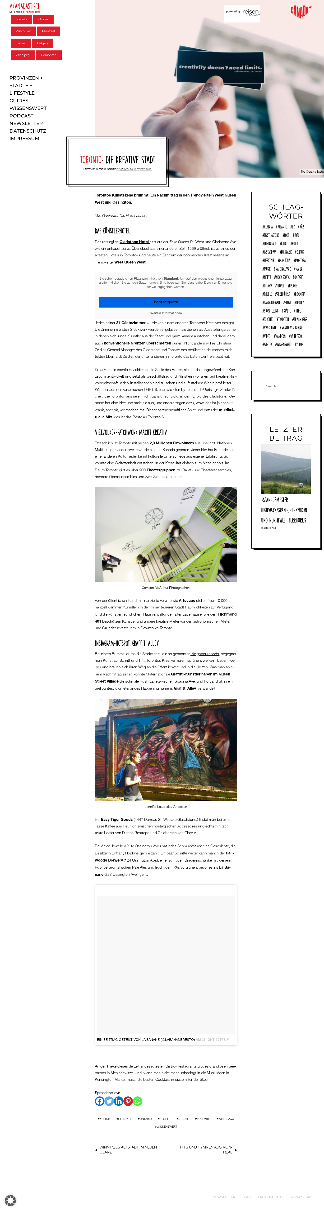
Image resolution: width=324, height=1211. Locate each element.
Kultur (105, 1119)
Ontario (101, 169)
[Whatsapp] (137, 1101)
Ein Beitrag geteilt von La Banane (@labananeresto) (146, 1039)
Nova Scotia (282, 276)
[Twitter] (109, 1101)
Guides (18, 100)
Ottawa (43, 19)
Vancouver (23, 31)
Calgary (42, 43)
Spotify (300, 301)
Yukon (299, 343)
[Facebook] (99, 1101)
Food (286, 234)
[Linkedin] (118, 1101)
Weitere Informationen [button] (166, 313)
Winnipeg (23, 55)
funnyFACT (270, 243)
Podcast (21, 116)
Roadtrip (300, 293)
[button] (10, 1200)
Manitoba (284, 259)
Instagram (270, 251)
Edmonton (48, 55)
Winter (268, 343)
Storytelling (271, 310)
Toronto (21, 19)
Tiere (298, 310)
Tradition (283, 318)
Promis (293, 285)
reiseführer (283, 293)
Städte (18, 85)
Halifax (21, 43)
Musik (267, 268)
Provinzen (24, 78)
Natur (299, 268)
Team (246, 1197)
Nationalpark (283, 268)
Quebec (268, 293)
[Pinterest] (128, 1101)
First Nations (271, 234)
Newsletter (26, 123)
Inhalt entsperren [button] (166, 302)
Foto (296, 234)
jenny (124, 169)
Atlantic (282, 226)
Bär (302, 226)
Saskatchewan (272, 301)
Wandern (280, 335)
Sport (288, 301)
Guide (284, 243)
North (267, 276)
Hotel (295, 243)
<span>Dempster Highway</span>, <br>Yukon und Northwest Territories (284, 509)
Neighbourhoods (204, 654)
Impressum (24, 138)
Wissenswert (28, 108)
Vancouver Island (292, 327)
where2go (226, 1119)
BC (293, 226)
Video (267, 335)
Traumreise (300, 318)
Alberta (268, 226)
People (165, 1119)
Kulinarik (286, 251)
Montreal (48, 31)
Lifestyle (22, 93)
